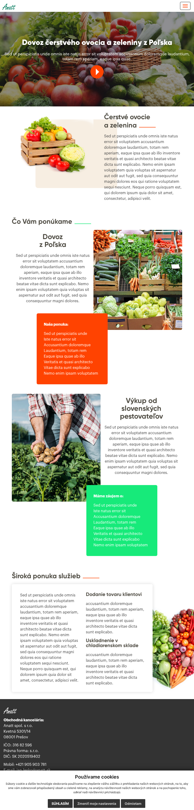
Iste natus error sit (60, 339)
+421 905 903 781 (31, 764)
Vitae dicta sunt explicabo (67, 367)
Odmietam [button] (133, 803)
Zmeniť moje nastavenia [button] (96, 803)
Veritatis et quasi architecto (68, 362)
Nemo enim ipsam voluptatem (71, 373)
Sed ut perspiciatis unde (65, 333)
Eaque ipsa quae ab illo (64, 356)
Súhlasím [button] (60, 803)
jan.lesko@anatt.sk (33, 770)
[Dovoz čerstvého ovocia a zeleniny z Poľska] (97, 72)
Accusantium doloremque (67, 345)
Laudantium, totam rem (65, 350)
